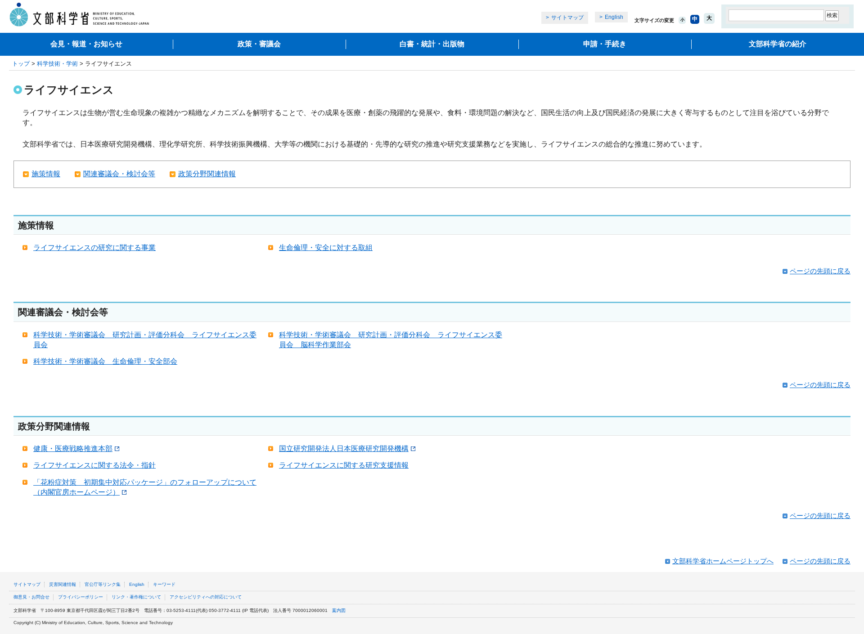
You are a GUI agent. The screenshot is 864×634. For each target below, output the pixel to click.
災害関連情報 (62, 584)
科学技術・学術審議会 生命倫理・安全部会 (105, 361)
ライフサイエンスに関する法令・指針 (94, 465)
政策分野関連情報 (207, 174)
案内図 (339, 610)
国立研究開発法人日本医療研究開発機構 (344, 448)
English (614, 17)
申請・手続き (604, 44)
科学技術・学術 (57, 63)
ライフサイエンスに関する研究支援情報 (344, 465)
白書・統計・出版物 (432, 44)
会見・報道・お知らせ (86, 44)
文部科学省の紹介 (777, 44)
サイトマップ (567, 17)
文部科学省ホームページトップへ (723, 561)
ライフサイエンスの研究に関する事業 (94, 247)
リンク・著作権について (136, 596)
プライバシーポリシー (80, 596)
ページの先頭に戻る (820, 271)
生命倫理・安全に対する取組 (326, 247)
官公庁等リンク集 (103, 584)
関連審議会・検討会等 (119, 174)
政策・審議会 (259, 44)
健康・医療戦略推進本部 (72, 448)
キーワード (164, 584)
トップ (21, 63)
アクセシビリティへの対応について (206, 596)
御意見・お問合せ (32, 596)
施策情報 (46, 174)
